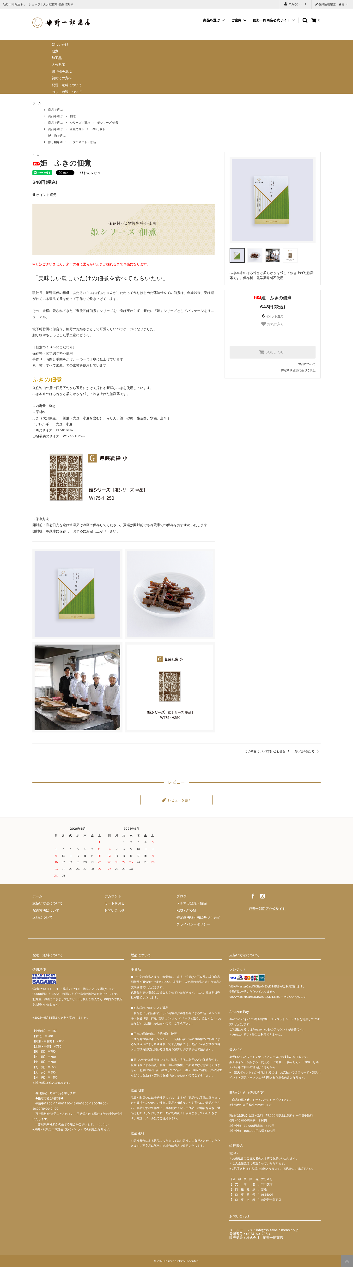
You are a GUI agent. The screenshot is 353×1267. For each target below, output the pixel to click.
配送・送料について (67, 85)
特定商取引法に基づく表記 (298, 370)
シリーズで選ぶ (80, 122)
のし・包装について (67, 92)
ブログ (181, 896)
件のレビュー (92, 173)
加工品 (57, 58)
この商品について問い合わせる (265, 751)
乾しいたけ (60, 44)
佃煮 (55, 51)
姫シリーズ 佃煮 (107, 122)
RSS (179, 910)
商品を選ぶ (55, 109)
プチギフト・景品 (84, 142)
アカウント (296, 4)
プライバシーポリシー (193, 924)
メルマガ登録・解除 (191, 903)
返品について (307, 364)
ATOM (191, 910)
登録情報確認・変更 (331, 4)
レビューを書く (179, 800)
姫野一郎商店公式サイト (271, 20)
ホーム (36, 103)
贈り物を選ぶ (62, 71)
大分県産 (58, 64)
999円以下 (98, 129)
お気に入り (275, 324)
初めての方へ (62, 78)
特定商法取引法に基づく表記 (198, 917)
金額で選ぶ (77, 129)
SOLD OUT (275, 352)
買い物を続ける (304, 751)
